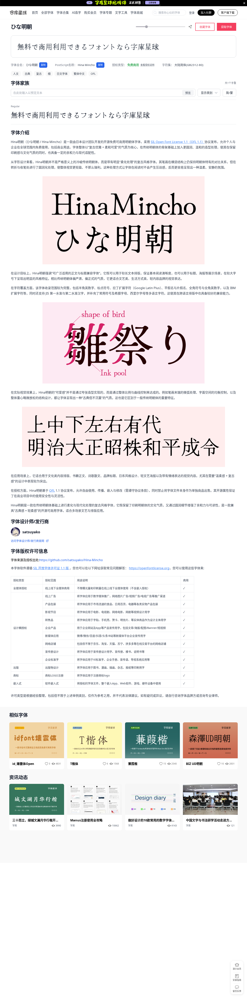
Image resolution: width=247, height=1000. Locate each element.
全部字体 (47, 12)
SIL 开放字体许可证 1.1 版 (51, 568)
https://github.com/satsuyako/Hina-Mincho (71, 560)
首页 (35, 12)
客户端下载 (227, 12)
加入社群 (206, 12)
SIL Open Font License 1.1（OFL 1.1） (178, 142)
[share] (190, 26)
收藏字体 (205, 27)
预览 (188, 92)
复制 (43, 65)
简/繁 (229, 93)
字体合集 (63, 12)
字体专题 (106, 12)
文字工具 (121, 12)
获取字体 (226, 27)
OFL (52, 490)
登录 (192, 13)
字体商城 (136, 12)
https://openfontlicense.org (149, 568)
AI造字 (76, 12)
